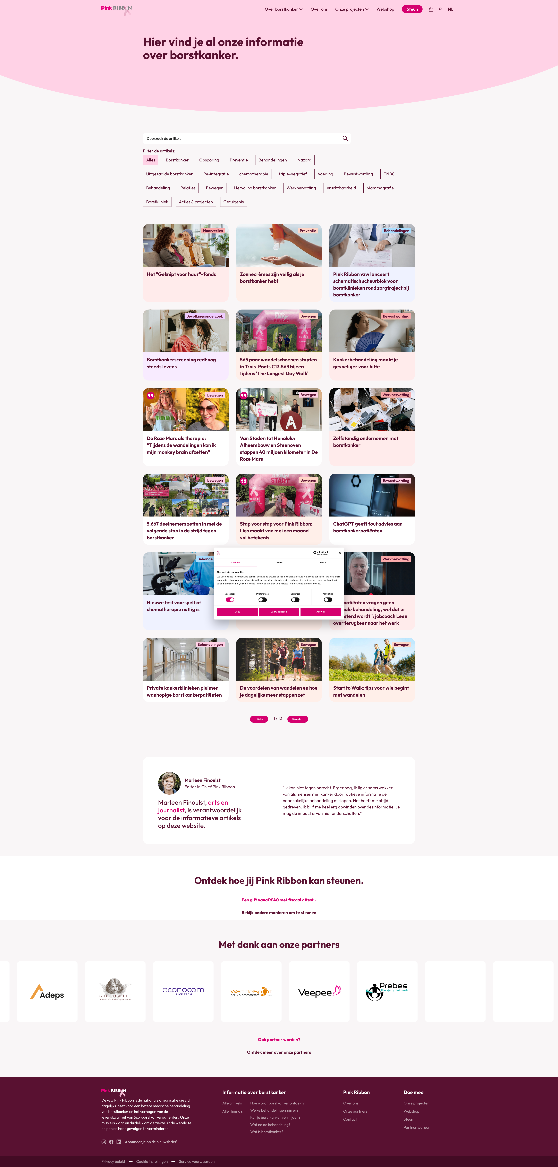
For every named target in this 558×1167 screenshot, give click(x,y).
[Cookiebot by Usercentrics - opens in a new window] (317, 553)
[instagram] (103, 1142)
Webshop (385, 9)
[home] (116, 9)
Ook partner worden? (279, 1039)
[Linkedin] (119, 1142)
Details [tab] (279, 562)
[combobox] (450, 9)
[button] (284, 9)
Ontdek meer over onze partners (279, 1052)
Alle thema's (232, 1111)
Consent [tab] (235, 562)
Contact (350, 1119)
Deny (237, 612)
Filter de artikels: (159, 151)
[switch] (263, 599)
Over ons (319, 9)
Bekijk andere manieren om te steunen (279, 912)
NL (450, 9)
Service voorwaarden (197, 1161)
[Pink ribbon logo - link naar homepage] (113, 1093)
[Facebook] (111, 1142)
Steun (412, 9)
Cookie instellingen (152, 1161)
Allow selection (279, 612)
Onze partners (355, 1111)
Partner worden (417, 1127)
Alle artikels (232, 1103)
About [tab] (322, 562)
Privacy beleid (113, 1161)
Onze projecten (416, 1103)
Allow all (320, 612)
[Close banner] (340, 553)
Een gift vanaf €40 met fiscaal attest (278, 900)
